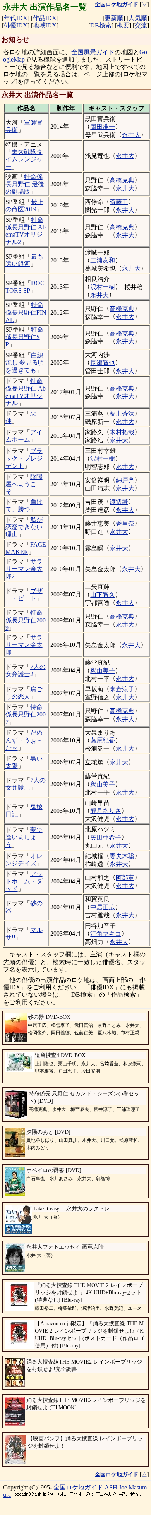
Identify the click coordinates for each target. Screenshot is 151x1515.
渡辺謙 (119, 502)
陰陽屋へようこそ (24, 484)
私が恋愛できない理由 (24, 527)
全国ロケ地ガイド (78, 1487)
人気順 (138, 18)
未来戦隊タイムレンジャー (24, 159)
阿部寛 (125, 877)
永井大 (131, 135)
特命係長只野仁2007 (25, 714)
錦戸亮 (125, 480)
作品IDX (45, 18)
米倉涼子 (122, 689)
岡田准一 (102, 126)
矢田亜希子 (105, 837)
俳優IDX (15, 25)
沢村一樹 (102, 287)
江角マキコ (105, 934)
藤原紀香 (102, 740)
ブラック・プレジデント (24, 458)
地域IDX (45, 25)
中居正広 (102, 907)
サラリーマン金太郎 (24, 644)
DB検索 (101, 25)
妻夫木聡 (122, 856)
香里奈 (125, 523)
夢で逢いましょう (24, 837)
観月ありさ (105, 810)
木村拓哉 (122, 432)
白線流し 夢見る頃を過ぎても (24, 362)
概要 (123, 25)
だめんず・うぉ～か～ (24, 740)
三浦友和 (102, 260)
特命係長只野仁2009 (25, 620)
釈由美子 (102, 670)
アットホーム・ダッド (24, 881)
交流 (141, 25)
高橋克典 (122, 180)
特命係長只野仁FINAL (25, 312)
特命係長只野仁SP (24, 337)
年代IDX (15, 18)
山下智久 (102, 594)
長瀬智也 (102, 363)
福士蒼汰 (122, 413)
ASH (111, 1487)
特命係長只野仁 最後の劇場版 (24, 184)
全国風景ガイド (93, 52)
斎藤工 (119, 202)
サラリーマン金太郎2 (24, 568)
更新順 (114, 18)
